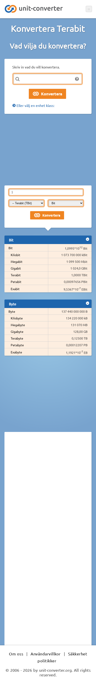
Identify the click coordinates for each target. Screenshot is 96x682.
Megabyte (18, 325)
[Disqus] (48, 497)
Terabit (16, 275)
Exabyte (16, 352)
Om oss (16, 653)
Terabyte (17, 338)
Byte (11, 311)
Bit (10, 248)
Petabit (16, 282)
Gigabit (16, 268)
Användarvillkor (46, 653)
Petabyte (17, 345)
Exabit (15, 289)
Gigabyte (17, 331)
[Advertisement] (48, 149)
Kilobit (15, 255)
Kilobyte (17, 318)
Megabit (17, 261)
